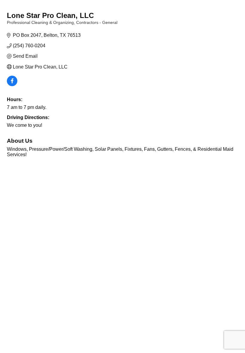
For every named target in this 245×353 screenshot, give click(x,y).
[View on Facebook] (12, 84)
